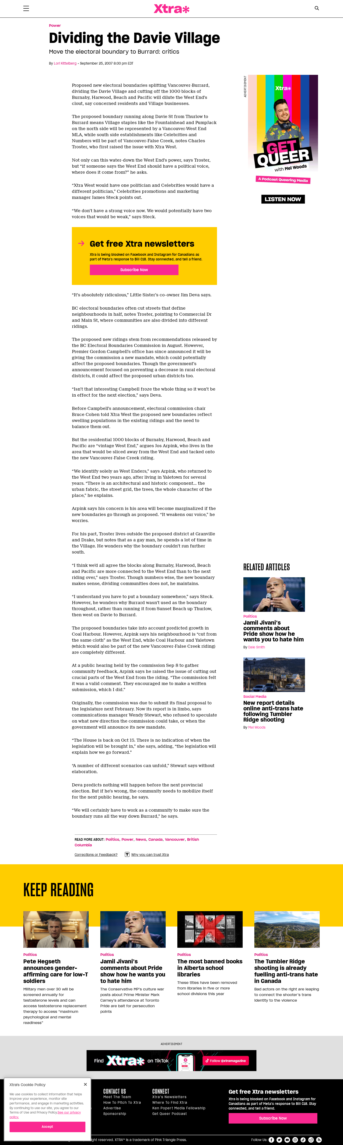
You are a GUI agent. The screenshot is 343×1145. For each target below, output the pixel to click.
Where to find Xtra (169, 1102)
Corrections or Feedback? (96, 855)
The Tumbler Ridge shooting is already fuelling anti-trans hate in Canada (286, 971)
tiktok (303, 1140)
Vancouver (175, 839)
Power (55, 26)
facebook (271, 1140)
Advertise (112, 1108)
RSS (319, 1140)
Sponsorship (114, 1114)
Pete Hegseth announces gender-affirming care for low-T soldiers (55, 971)
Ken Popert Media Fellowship (179, 1108)
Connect (160, 1091)
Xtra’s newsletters (169, 1097)
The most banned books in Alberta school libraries (209, 968)
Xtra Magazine (171, 8)
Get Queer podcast (169, 1114)
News (141, 839)
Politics (250, 616)
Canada (155, 839)
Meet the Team (117, 1097)
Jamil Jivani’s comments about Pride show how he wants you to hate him (273, 631)
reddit (311, 1140)
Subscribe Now (134, 269)
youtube (287, 1140)
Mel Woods (257, 727)
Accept (47, 1127)
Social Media (254, 697)
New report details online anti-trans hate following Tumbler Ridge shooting (273, 711)
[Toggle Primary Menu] (26, 9)
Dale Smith (256, 647)
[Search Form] (317, 8)
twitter (279, 1140)
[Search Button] (317, 8)
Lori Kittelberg (65, 63)
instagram (295, 1140)
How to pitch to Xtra (122, 1102)
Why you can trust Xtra (150, 855)
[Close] (85, 1084)
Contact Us (114, 1091)
